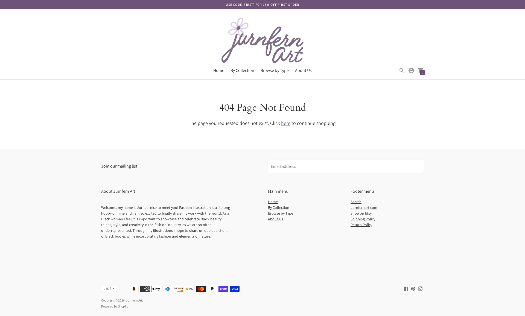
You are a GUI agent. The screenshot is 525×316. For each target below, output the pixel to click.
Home (218, 70)
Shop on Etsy (361, 213)
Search (356, 201)
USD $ (107, 288)
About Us (303, 70)
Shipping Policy (363, 218)
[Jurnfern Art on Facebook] (406, 288)
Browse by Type (275, 70)
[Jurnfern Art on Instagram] (420, 288)
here (285, 123)
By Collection (242, 70)
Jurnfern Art (134, 300)
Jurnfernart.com (364, 207)
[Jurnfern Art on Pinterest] (413, 288)
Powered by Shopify (114, 306)
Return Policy (361, 224)
